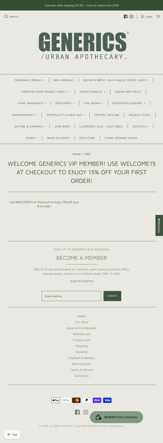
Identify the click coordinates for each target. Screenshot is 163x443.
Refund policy (81, 363)
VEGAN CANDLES (91, 91)
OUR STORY (87, 138)
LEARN (30, 138)
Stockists (81, 352)
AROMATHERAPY (23, 114)
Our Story (81, 322)
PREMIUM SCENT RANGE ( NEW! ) (44, 91)
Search (13, 16)
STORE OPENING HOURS (121, 138)
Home (77, 154)
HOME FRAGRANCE (30, 103)
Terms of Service (81, 369)
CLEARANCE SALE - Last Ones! (101, 126)
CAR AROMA (92, 103)
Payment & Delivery (81, 358)
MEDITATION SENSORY (128, 103)
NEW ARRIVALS (64, 80)
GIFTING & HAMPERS (28, 126)
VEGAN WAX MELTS (128, 91)
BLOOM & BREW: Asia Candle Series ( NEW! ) (116, 80)
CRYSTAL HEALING (106, 114)
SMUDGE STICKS (140, 114)
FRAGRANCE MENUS (28, 80)
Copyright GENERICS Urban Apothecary (99, 425)
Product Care (81, 340)
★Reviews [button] (159, 225)
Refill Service (81, 334)
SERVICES (139, 126)
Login (149, 16)
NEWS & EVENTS (58, 138)
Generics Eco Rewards (81, 328)
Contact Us (81, 375)
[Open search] (6, 16)
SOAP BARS (62, 126)
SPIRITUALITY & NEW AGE (64, 114)
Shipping (82, 346)
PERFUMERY (63, 103)
